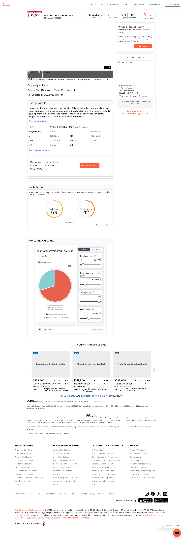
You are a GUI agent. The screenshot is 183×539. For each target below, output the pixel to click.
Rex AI (111, 494)
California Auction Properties (104, 457)
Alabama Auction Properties (104, 481)
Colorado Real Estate (24, 467)
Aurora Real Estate (61, 453)
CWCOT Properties (138, 467)
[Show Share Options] (152, 14)
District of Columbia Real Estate (29, 477)
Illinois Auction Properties (102, 477)
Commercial (135, 457)
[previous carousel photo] (31, 46)
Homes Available (93, 395)
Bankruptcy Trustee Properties (143, 471)
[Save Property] (145, 14)
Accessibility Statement (149, 515)
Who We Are (20, 494)
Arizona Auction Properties (103, 474)
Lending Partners (137, 460)
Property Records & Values (141, 464)
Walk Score (36, 187)
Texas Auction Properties (102, 453)
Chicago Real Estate (62, 474)
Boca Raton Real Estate (63, 460)
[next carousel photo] (109, 46)
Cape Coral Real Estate (63, 467)
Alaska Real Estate (23, 453)
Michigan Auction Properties (104, 467)
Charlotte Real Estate (62, 471)
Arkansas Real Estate (24, 460)
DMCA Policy (44, 518)
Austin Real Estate (61, 457)
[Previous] (29, 370)
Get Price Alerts (89, 165)
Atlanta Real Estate (61, 450)
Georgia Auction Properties (104, 464)
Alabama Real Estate (24, 450)
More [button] (17, 485)
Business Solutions (138, 453)
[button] (93, 4)
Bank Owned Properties (140, 474)
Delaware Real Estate (24, 474)
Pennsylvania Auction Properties (106, 460)
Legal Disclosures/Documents (91, 494)
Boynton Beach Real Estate (65, 464)
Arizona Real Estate (23, 457)
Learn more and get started (135, 113)
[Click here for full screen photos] (109, 25)
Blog (72, 494)
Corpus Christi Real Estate (64, 481)
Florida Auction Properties (103, 471)
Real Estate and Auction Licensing (29, 510)
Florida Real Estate (23, 481)
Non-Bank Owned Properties (142, 477)
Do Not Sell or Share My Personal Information (70, 518)
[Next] (153, 370)
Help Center (49, 494)
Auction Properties (138, 450)
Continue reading (37, 121)
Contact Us (35, 494)
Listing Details (37, 103)
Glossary (62, 494)
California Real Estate (24, 464)
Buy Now (143, 46)
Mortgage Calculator (42, 240)
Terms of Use (159, 512)
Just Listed (68, 395)
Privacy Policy (24, 515)
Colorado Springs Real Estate (66, 477)
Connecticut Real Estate (25, 471)
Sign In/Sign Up (172, 4)
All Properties (97, 450)
